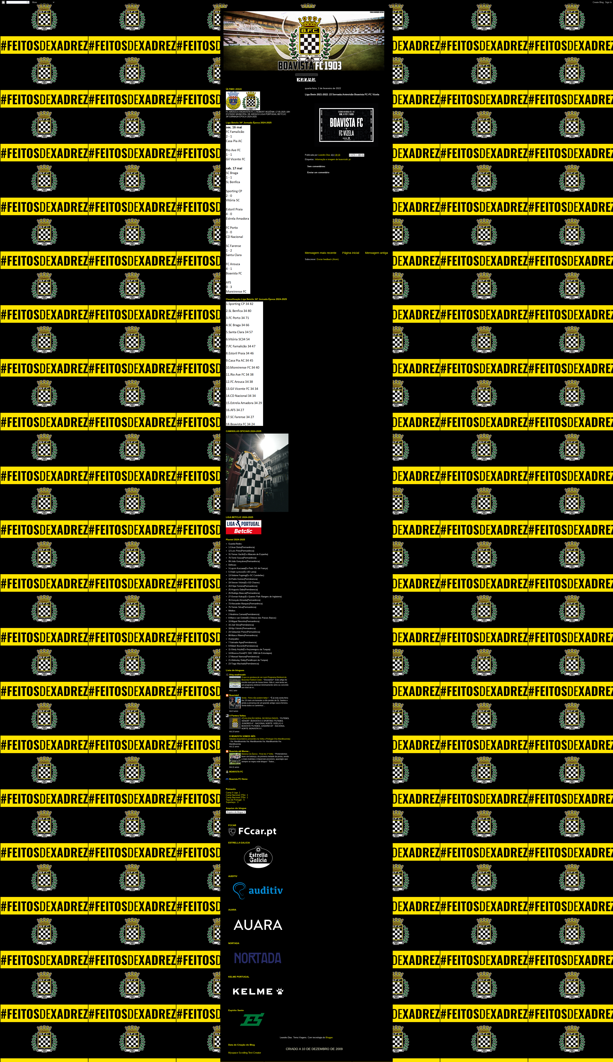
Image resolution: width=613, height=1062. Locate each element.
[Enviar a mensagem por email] (350, 155)
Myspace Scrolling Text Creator (244, 1052)
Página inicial (350, 252)
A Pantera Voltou (237, 715)
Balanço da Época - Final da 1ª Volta (258, 754)
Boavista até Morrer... (239, 751)
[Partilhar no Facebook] (359, 155)
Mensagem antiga (376, 252)
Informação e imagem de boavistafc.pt (333, 159)
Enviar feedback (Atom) (328, 259)
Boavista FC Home (238, 779)
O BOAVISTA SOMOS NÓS (242, 736)
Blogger (329, 1037)
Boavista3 (234, 695)
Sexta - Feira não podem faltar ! (255, 698)
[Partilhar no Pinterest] (362, 155)
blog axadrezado (237, 674)
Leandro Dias (324, 155)
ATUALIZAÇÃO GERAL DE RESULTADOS (260, 718)
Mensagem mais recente (320, 252)
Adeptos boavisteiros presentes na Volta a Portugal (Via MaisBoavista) (259, 739)
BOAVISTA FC (236, 772)
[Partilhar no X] (356, 155)
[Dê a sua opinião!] (353, 155)
